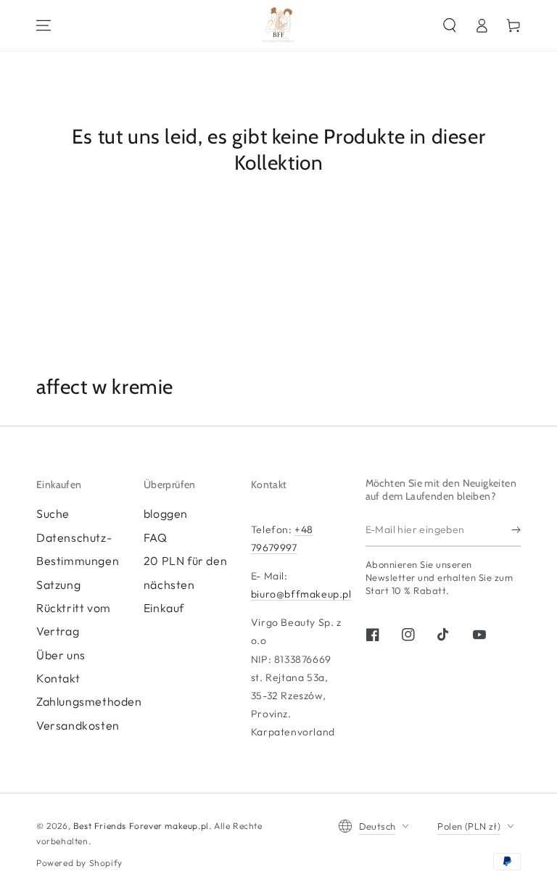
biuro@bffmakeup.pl (301, 594)
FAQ (156, 537)
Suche (53, 513)
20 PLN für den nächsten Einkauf (185, 584)
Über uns (61, 655)
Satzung (58, 584)
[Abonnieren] (516, 530)
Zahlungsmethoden (89, 701)
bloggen (166, 513)
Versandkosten (78, 725)
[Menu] (43, 25)
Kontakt (58, 678)
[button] (450, 25)
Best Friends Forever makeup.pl (141, 825)
